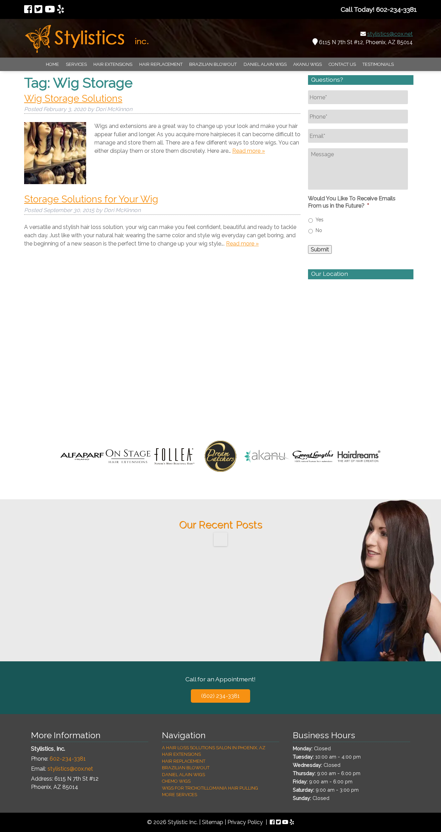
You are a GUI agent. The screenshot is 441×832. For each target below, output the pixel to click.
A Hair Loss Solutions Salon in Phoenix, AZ (213, 747)
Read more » (248, 151)
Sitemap (212, 822)
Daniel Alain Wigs (265, 64)
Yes (320, 219)
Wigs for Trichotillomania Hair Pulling (210, 788)
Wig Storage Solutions (73, 98)
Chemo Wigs (176, 781)
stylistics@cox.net (390, 34)
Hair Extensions (112, 64)
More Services (179, 794)
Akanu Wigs (307, 64)
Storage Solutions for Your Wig (91, 199)
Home (52, 64)
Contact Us (342, 64)
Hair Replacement (161, 64)
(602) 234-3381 (220, 696)
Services (76, 64)
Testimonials (378, 64)
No (319, 230)
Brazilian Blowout (213, 64)
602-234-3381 (68, 758)
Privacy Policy (245, 822)
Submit (320, 249)
